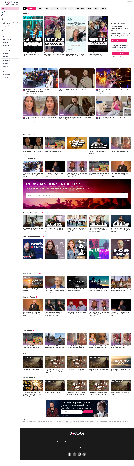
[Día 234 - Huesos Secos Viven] (33, 362)
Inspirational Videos (30, 273)
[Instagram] (79, 454)
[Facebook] (69, 454)
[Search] (90, 3)
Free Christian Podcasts (32, 236)
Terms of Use (50, 447)
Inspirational (54, 8)
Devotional (31, 8)
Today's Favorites (30, 158)
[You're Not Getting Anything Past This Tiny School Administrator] (121, 143)
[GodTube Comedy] (60, 90)
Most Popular (28, 134)
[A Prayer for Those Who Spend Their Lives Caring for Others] (77, 362)
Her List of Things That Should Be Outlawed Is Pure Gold (41, 118)
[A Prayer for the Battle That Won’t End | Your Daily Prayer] (77, 282)
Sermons (104, 8)
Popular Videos (47, 441)
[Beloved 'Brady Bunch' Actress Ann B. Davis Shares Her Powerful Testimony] (55, 282)
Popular (89, 8)
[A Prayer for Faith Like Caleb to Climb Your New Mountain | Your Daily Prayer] (99, 282)
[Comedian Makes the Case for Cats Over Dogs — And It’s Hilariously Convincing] (55, 305)
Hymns (96, 8)
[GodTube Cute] (97, 118)
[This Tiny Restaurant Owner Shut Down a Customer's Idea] (121, 339)
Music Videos (80, 8)
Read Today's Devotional (119, 40)
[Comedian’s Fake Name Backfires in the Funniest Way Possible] (77, 305)
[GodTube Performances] (24, 90)
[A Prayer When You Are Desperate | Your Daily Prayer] (121, 362)
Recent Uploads (29, 377)
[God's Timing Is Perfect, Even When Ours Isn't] (33, 282)
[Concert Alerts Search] (125, 195)
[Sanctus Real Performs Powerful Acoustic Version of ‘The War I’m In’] (55, 221)
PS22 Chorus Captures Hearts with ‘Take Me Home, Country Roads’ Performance (41, 90)
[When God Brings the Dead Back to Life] (99, 362)
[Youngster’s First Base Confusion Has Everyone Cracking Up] (55, 143)
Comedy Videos (29, 297)
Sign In (6, 26)
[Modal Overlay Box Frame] (120, 52)
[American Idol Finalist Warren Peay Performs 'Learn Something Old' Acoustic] (99, 143)
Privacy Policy (59, 447)
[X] (74, 454)
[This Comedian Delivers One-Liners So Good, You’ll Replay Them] (121, 166)
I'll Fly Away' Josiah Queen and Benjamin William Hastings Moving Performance (77, 118)
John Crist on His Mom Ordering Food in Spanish (77, 90)
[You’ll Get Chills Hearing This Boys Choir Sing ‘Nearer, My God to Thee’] (77, 221)
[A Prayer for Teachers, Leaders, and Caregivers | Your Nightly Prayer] (55, 362)
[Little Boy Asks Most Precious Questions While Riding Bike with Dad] (55, 339)
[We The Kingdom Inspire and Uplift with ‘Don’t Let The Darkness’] (33, 221)
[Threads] (84, 454)
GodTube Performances (32, 93)
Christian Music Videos (32, 213)
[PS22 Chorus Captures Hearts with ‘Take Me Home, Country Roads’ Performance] (33, 166)
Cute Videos (27, 330)
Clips (25, 13)
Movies (71, 8)
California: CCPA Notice (71, 447)
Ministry (64, 8)
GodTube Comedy (67, 92)
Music (101, 441)
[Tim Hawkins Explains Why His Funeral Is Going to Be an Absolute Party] (55, 166)
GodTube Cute (103, 121)
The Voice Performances (105, 93)
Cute (47, 8)
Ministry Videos (88, 441)
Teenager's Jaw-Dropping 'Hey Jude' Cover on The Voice (114, 90)
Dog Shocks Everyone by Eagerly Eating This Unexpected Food (112, 118)
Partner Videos (28, 354)
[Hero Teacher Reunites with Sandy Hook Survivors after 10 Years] (121, 282)
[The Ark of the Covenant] (77, 143)
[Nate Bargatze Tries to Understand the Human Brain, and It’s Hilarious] (33, 143)
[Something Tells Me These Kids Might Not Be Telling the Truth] (99, 339)
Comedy (40, 8)
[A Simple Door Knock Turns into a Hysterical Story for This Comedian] (77, 166)
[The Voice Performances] (97, 90)
